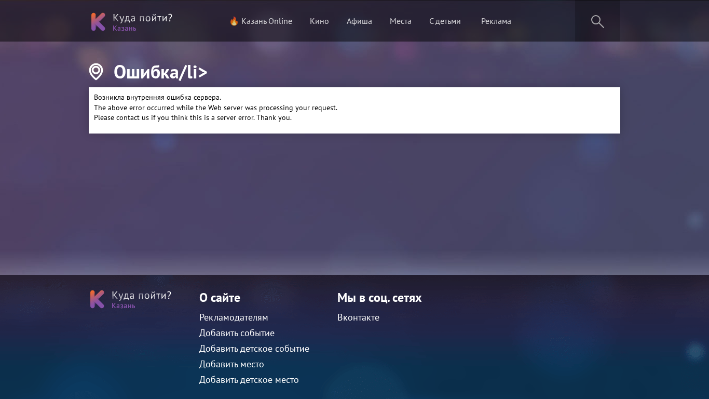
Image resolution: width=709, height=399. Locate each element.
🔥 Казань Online (260, 21)
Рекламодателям (233, 317)
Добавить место (231, 364)
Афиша (359, 21)
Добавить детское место (249, 379)
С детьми (445, 21)
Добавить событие (237, 333)
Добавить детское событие (254, 348)
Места (401, 21)
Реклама (496, 21)
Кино (319, 21)
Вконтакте (358, 317)
